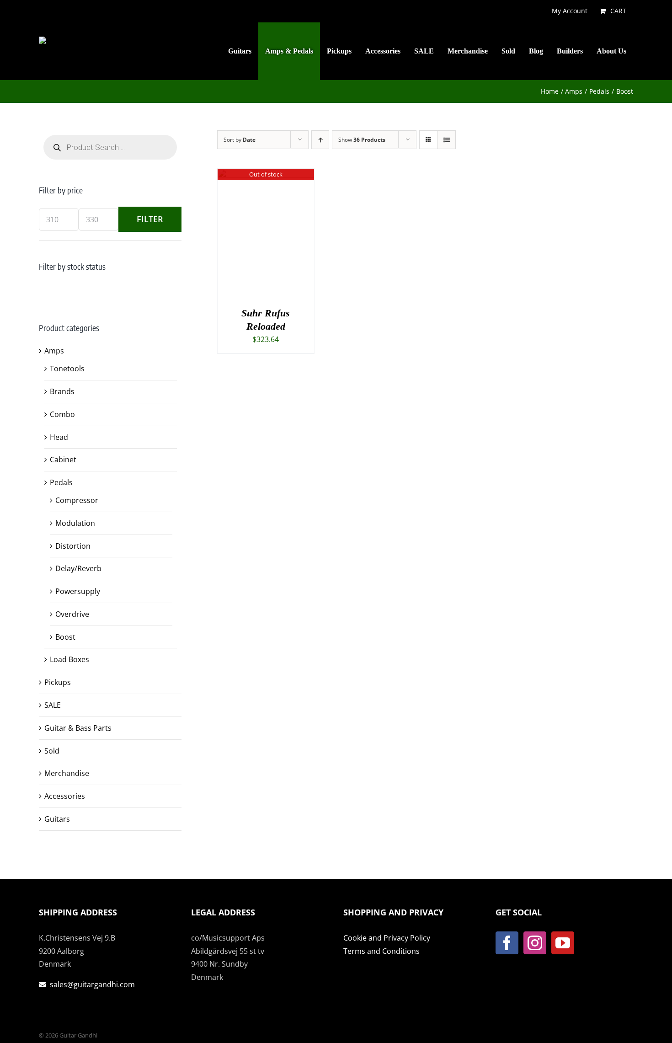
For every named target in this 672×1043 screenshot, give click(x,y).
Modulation (75, 523)
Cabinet (63, 460)
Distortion (73, 546)
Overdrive (72, 614)
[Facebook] (507, 942)
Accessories (64, 796)
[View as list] (446, 140)
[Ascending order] (320, 139)
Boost (65, 637)
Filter (150, 219)
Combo (62, 414)
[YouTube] (562, 942)
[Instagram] (534, 942)
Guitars (57, 819)
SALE (52, 705)
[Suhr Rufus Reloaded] (266, 175)
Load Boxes (69, 659)
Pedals (61, 482)
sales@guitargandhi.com (92, 984)
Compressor (76, 500)
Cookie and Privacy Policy (386, 938)
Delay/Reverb (78, 568)
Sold (51, 751)
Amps (54, 351)
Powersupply (77, 591)
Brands (62, 391)
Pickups (57, 682)
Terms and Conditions (381, 951)
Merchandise (66, 773)
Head (59, 437)
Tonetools (67, 369)
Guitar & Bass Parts (78, 728)
